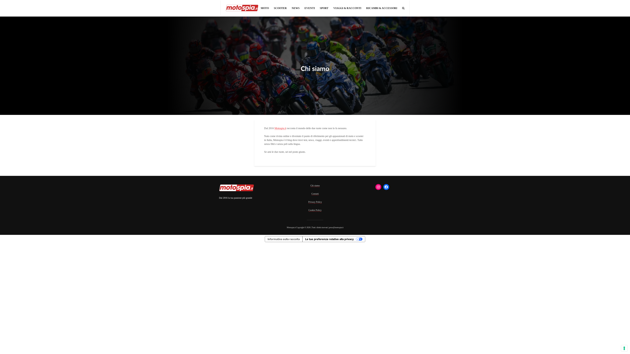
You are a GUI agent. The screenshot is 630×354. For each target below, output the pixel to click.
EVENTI (309, 8)
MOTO (265, 8)
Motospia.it (280, 128)
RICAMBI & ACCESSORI (381, 8)
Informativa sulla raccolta (284, 239)
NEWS (296, 8)
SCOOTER (280, 8)
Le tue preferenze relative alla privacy (329, 239)
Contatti (315, 194)
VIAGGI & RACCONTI (347, 8)
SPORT (324, 8)
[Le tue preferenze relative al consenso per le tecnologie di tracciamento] (624, 348)
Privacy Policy (315, 202)
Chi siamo (315, 185)
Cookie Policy (315, 210)
